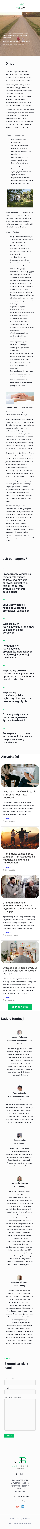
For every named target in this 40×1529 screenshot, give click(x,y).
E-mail (6, 1388)
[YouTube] (17, 1506)
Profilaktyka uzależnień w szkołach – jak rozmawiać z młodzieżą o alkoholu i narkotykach (19, 858)
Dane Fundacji (20, 1501)
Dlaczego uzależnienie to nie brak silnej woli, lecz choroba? (19, 794)
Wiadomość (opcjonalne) (13, 1397)
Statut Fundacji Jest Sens (20, 1496)
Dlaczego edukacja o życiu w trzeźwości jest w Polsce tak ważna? (20, 970)
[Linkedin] (22, 1506)
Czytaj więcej (7, 818)
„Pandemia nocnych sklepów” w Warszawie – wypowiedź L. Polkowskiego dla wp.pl (19, 907)
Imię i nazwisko (9, 1379)
